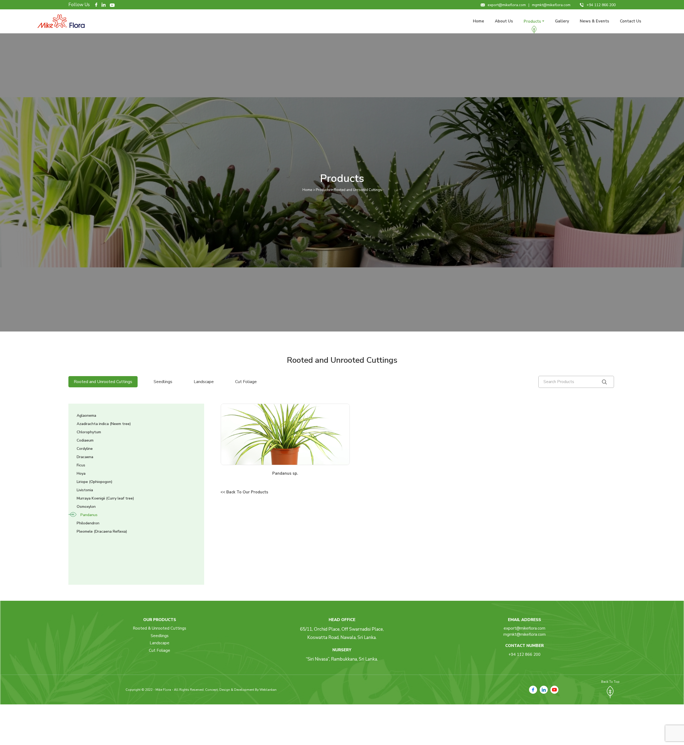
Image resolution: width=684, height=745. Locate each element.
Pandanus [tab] (89, 514)
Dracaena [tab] (85, 456)
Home (478, 21)
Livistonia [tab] (85, 490)
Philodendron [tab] (88, 523)
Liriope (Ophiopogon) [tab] (94, 481)
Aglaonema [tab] (86, 415)
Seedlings (163, 382)
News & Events (594, 21)
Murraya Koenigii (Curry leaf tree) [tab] (105, 498)
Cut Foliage (246, 382)
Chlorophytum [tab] (89, 432)
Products (532, 21)
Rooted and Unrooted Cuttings (103, 382)
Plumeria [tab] (84, 539)
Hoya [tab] (81, 473)
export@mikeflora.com (507, 4)
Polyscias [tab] (85, 548)
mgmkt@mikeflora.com (551, 4)
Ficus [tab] (81, 465)
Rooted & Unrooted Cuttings (159, 628)
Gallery (562, 21)
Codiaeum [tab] (85, 440)
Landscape (204, 382)
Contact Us (630, 21)
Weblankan (268, 690)
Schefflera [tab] (86, 556)
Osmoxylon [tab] (86, 506)
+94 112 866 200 (601, 4)
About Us (504, 21)
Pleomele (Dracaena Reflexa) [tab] (102, 531)
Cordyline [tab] (85, 448)
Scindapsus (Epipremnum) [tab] (99, 564)
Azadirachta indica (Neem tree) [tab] (104, 423)
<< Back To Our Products (244, 492)
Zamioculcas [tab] (87, 572)
